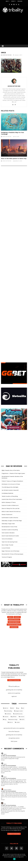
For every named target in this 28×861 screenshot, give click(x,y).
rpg (18, 708)
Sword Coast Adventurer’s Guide (10, 535)
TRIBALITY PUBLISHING (14, 680)
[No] (26, 856)
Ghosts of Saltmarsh (7, 514)
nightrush (14, 696)
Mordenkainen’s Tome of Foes (9, 526)
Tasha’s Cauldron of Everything (10, 496)
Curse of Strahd (6, 548)
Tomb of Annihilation (7, 538)
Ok (14, 859)
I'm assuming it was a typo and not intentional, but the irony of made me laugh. (13, 757)
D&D (13, 708)
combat (18, 722)
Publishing (20, 1)
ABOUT (10, 617)
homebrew (8, 713)
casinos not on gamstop (14, 693)
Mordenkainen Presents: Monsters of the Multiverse (12, 477)
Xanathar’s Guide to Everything (10, 529)
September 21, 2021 (17, 160)
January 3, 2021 (18, 55)
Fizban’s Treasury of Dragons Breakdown (12, 481)
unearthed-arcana (18, 713)
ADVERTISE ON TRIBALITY (14, 624)
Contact (13, 1)
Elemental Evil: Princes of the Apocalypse (12, 554)
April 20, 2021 (16, 136)
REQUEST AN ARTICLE (14, 619)
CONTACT (17, 617)
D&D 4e (11, 722)
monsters (22, 716)
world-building (9, 711)
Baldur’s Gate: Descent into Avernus (11, 511)
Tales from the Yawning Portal (9, 542)
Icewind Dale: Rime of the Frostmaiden (12, 499)
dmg (5, 719)
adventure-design (13, 719)
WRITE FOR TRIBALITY (14, 622)
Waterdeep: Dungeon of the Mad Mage (12, 520)
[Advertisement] (14, 28)
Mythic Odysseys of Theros (9, 502)
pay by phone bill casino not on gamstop (14, 728)
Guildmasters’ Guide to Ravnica (10, 517)
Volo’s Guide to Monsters (8, 532)
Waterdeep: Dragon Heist (8, 523)
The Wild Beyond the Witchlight (10, 487)
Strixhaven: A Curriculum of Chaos (11, 484)
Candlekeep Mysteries (7, 493)
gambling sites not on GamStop (14, 690)
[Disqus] (14, 187)
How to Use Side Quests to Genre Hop (13, 158)
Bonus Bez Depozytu (14, 731)
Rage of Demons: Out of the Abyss (10, 551)
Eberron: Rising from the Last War (11, 508)
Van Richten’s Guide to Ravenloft (10, 490)
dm (23, 708)
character (6, 716)
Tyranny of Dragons (7, 557)
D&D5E (22, 719)
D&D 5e (6, 708)
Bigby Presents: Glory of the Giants (11, 470)
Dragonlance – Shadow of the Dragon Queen (13, 473)
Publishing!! (14, 627)
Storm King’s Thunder (7, 545)
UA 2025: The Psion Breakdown (8, 755)
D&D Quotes (14, 741)
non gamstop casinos (14, 738)
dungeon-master (19, 711)
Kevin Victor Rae (6, 55)
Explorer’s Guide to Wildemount (10, 505)
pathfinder (14, 716)
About (7, 1)
